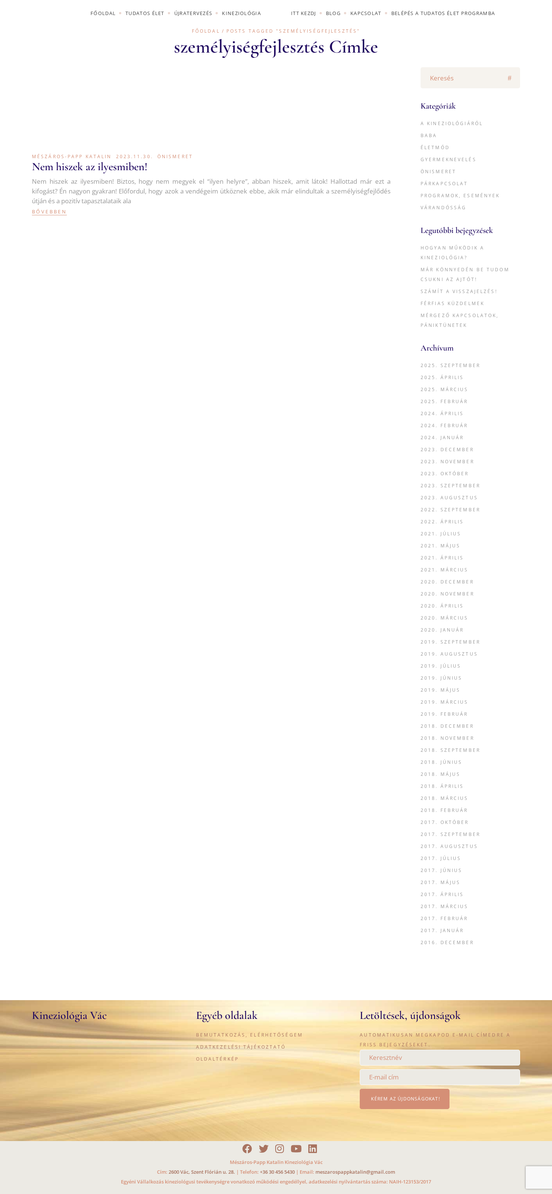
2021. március (445, 570)
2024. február (444, 425)
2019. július (441, 666)
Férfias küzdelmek (452, 303)
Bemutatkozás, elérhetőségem (249, 1035)
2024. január (442, 437)
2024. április (442, 413)
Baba (429, 135)
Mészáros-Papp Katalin (72, 156)
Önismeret (175, 156)
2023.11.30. (134, 156)
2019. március (445, 702)
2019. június (441, 678)
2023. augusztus (449, 497)
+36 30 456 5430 (277, 1171)
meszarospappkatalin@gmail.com (355, 1171)
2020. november (447, 594)
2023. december (447, 449)
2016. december (447, 942)
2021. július (441, 533)
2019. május (440, 690)
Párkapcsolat (444, 183)
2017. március (445, 906)
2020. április (442, 606)
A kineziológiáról (452, 123)
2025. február (444, 401)
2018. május (440, 774)
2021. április (442, 558)
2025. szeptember (450, 365)
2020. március (445, 618)
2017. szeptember (450, 834)
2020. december (447, 582)
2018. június (441, 762)
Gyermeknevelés (449, 159)
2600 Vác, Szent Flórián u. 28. (202, 1171)
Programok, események (460, 195)
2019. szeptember (450, 642)
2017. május (440, 882)
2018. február (444, 810)
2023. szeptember (450, 485)
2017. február (444, 918)
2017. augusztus (449, 846)
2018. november (447, 738)
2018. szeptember (450, 750)
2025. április (442, 377)
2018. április (442, 786)
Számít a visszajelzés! (459, 291)
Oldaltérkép (217, 1059)
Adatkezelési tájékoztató (241, 1047)
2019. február (444, 714)
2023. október (445, 473)
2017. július (441, 858)
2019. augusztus (449, 654)
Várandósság (443, 207)
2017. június (441, 870)
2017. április (442, 894)
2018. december (447, 726)
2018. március (445, 798)
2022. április (442, 521)
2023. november (447, 461)
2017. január (442, 930)
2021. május (440, 546)
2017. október (445, 822)
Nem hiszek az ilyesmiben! (90, 167)
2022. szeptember (450, 509)
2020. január (442, 630)
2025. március (445, 389)
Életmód (435, 147)
